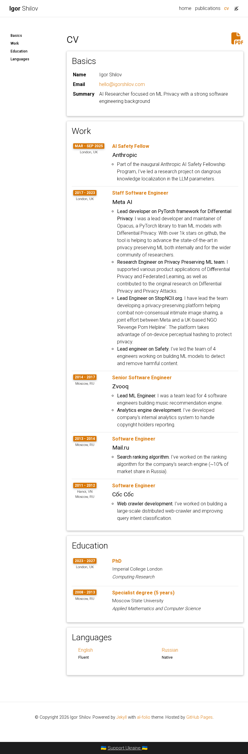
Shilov (23, 8)
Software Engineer (133, 439)
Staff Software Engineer (140, 193)
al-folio (143, 717)
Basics (16, 35)
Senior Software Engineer (142, 377)
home (185, 8)
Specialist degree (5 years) (143, 593)
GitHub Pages (199, 717)
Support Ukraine (125, 748)
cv (227, 8)
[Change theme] (235, 6)
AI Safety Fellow (130, 146)
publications (207, 8)
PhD (117, 561)
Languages (20, 59)
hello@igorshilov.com (122, 84)
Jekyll (121, 717)
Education (19, 51)
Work (15, 43)
